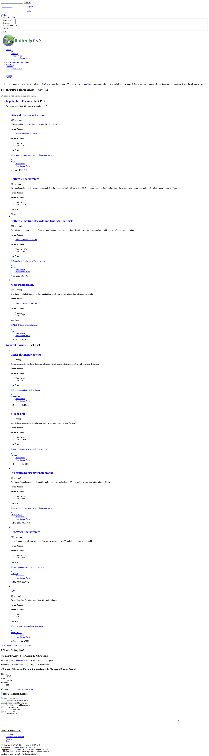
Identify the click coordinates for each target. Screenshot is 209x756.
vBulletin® (15, 747)
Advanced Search (7, 7)
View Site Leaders (22, 62)
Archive (9, 739)
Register (30, 6)
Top (7, 741)
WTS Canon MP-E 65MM (23, 449)
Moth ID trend (18, 325)
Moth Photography (22, 284)
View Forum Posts (22, 166)
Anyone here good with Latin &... (26, 155)
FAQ (13, 51)
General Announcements (26, 354)
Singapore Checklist (16, 69)
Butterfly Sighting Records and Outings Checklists (42, 220)
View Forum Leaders (25, 645)
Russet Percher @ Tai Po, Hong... (26, 508)
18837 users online (23, 660)
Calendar (14, 54)
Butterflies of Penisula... (22, 261)
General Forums (16, 344)
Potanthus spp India (20, 390)
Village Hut (18, 413)
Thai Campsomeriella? (21, 567)
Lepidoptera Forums (19, 101)
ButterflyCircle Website (15, 737)
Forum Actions (16, 56)
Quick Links (15, 60)
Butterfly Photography (25, 178)
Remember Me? (11, 26)
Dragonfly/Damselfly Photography (32, 472)
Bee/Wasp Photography (25, 531)
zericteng (29, 689)
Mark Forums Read (22, 58)
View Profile (20, 164)
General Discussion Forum (27, 115)
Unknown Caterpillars (21, 626)
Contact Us (10, 734)
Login (29, 11)
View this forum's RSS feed (26, 134)
